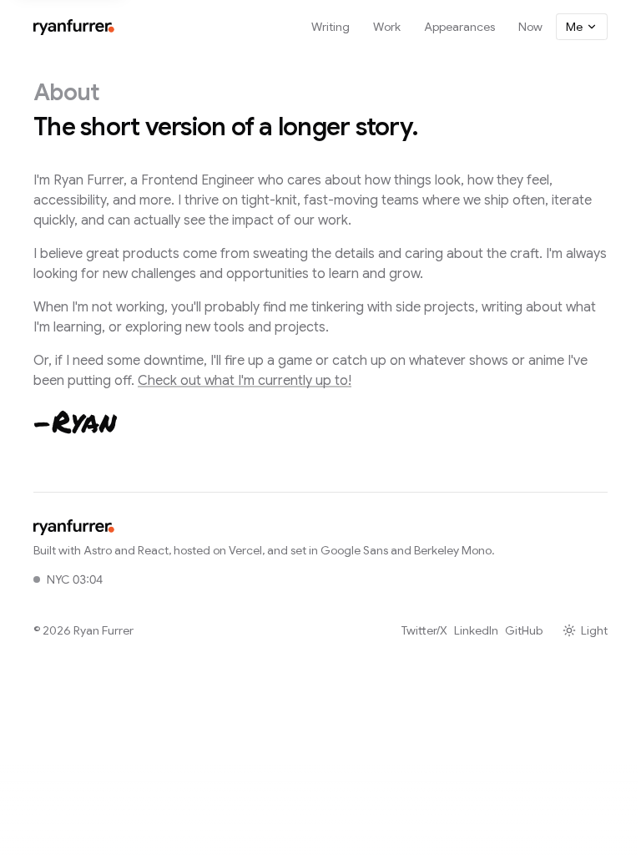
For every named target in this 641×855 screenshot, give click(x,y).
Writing (330, 26)
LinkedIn (476, 630)
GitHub (524, 630)
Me (574, 26)
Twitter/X (424, 630)
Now (530, 26)
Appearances (459, 26)
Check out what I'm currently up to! (244, 380)
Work (387, 26)
